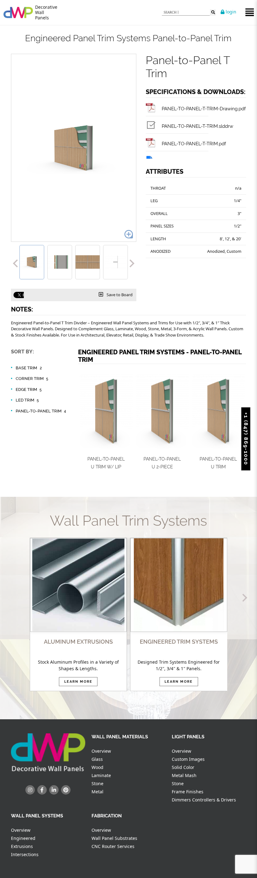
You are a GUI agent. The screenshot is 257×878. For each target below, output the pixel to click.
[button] (15, 262)
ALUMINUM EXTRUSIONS (78, 641)
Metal (97, 792)
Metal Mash (184, 775)
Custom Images (188, 759)
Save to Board (119, 294)
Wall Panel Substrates (114, 838)
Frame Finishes (187, 792)
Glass (97, 759)
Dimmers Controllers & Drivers (204, 800)
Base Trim (29, 368)
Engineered (23, 838)
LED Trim (27, 400)
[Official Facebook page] (42, 790)
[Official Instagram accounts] (30, 790)
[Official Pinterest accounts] (66, 790)
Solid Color (183, 767)
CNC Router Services (113, 846)
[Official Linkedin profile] (54, 790)
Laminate (101, 775)
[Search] (213, 12)
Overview (101, 751)
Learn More (78, 682)
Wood (97, 767)
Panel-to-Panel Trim (41, 411)
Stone (97, 783)
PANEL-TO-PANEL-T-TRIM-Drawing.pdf (203, 108)
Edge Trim (29, 389)
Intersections (25, 854)
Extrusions (22, 846)
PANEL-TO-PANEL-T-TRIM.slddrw (196, 126)
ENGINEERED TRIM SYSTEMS (179, 641)
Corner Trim (32, 378)
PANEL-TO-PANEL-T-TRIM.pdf (193, 143)
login (230, 12)
